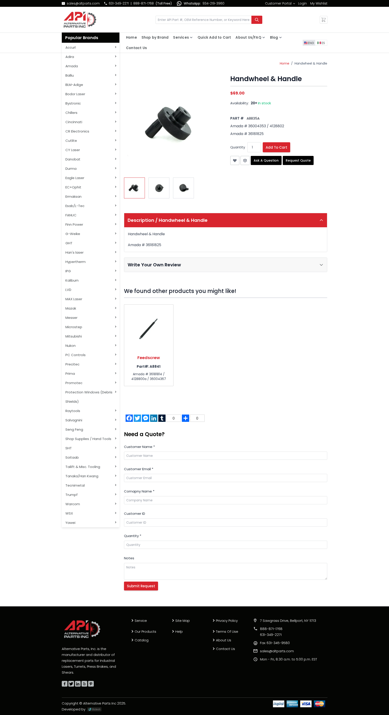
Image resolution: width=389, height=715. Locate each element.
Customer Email (138, 469)
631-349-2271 (119, 3)
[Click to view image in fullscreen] (172, 123)
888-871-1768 (143, 3)
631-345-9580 (275, 642)
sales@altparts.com (83, 3)
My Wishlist (318, 3)
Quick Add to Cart (214, 37)
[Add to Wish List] (234, 160)
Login (302, 3)
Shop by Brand (155, 37)
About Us (223, 640)
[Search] (256, 20)
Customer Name (139, 446)
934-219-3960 (213, 3)
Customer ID (134, 513)
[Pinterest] (91, 684)
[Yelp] (84, 684)
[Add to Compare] (245, 160)
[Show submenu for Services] (191, 37)
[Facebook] (64, 684)
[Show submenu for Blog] (280, 37)
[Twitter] (71, 684)
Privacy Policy (227, 620)
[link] (280, 3)
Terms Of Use (227, 631)
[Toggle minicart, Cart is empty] (323, 20)
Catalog (142, 640)
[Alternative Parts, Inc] (82, 629)
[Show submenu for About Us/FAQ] (263, 37)
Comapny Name (139, 491)
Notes (129, 558)
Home (131, 37)
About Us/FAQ (248, 37)
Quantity (237, 147)
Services (181, 37)
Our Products (145, 631)
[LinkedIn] (78, 684)
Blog (274, 37)
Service (141, 620)
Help (179, 631)
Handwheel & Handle (311, 63)
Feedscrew (148, 357)
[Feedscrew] (149, 329)
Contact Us (136, 47)
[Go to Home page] (80, 20)
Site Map (182, 620)
